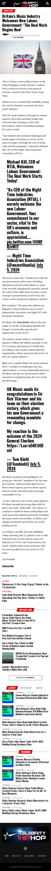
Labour (33, 576)
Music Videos (29, 856)
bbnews (24, 576)
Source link (8, 565)
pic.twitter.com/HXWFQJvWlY (25, 244)
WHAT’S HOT (16, 856)
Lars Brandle (18, 37)
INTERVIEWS (42, 856)
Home (7, 856)
